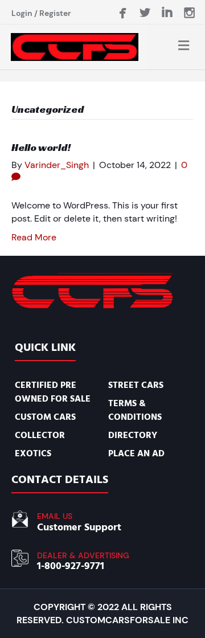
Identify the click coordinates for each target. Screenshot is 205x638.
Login (21, 13)
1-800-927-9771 (70, 566)
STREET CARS (135, 385)
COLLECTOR (40, 435)
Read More (33, 237)
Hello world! (41, 147)
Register (55, 13)
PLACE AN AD (136, 453)
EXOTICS (33, 453)
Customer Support (79, 527)
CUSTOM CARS (45, 417)
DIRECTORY (132, 435)
